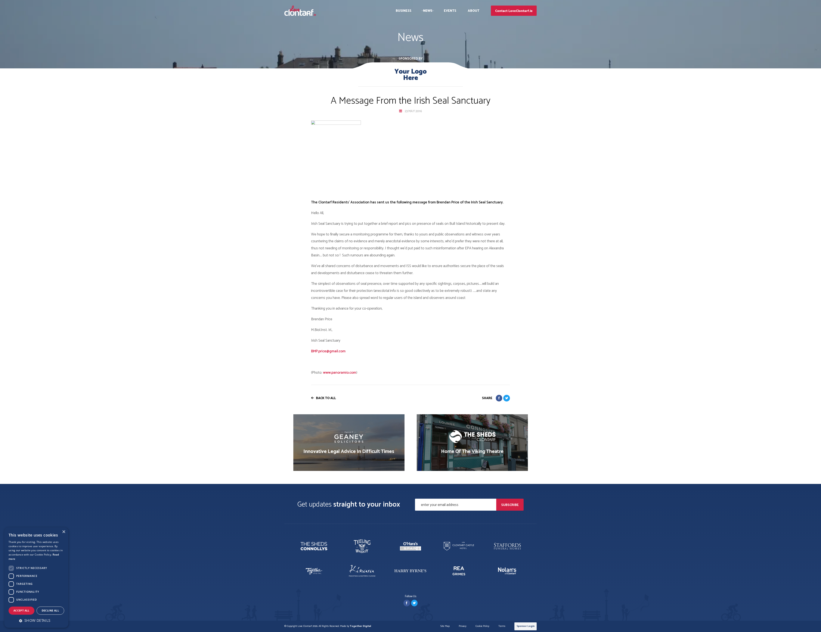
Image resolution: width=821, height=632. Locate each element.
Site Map (445, 626)
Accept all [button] (21, 610)
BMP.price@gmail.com (328, 351)
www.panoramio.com (339, 373)
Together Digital (360, 626)
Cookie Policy (482, 626)
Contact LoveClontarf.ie (514, 11)
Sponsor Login (526, 626)
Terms (501, 626)
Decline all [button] (50, 610)
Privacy (462, 626)
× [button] (63, 532)
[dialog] (36, 577)
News (427, 11)
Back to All (326, 398)
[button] (36, 620)
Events (450, 11)
